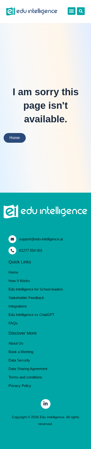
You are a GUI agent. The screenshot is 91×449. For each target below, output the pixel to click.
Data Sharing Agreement (27, 369)
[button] (71, 11)
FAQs (13, 323)
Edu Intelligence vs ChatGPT (31, 315)
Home (13, 272)
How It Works (19, 281)
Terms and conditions (25, 377)
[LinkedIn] (45, 404)
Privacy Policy (19, 386)
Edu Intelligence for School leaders (35, 289)
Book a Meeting (20, 352)
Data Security (19, 360)
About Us (15, 343)
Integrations (17, 306)
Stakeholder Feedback (26, 298)
